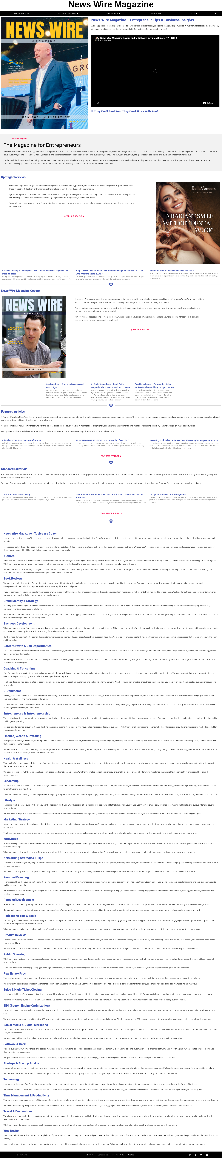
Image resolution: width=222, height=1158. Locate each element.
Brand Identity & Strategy (20, 601)
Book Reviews (12, 578)
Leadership (11, 781)
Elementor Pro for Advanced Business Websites (172, 270)
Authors (8, 556)
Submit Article (118, 1155)
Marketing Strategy (16, 819)
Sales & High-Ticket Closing (22, 989)
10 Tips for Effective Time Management (168, 494)
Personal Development (18, 899)
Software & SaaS (14, 1044)
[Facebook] (189, 1154)
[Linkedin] (207, 1154)
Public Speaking (14, 954)
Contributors (103, 1155)
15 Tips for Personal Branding (16, 494)
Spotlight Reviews (67, 14)
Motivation (10, 838)
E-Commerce (12, 691)
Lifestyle (9, 800)
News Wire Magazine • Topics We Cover (30, 533)
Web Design (11, 1130)
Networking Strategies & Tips (23, 858)
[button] (216, 14)
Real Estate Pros (14, 973)
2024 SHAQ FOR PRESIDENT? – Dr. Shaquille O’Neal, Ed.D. (103, 440)
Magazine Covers (22, 14)
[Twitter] (201, 1154)
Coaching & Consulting (19, 668)
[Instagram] (195, 1154)
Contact (131, 1155)
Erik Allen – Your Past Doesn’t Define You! (21, 440)
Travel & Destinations (17, 1111)
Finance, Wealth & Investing (22, 736)
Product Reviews (14, 935)
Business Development (18, 623)
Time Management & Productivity (26, 1095)
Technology (11, 1079)
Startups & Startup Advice (21, 1063)
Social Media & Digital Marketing (25, 1025)
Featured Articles (115, 14)
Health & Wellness (15, 758)
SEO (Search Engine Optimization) (26, 1005)
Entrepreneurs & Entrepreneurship (26, 713)
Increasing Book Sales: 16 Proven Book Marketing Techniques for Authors (184, 440)
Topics (192, 14)
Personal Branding (16, 877)
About (88, 1155)
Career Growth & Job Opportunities (27, 646)
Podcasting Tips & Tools (19, 916)
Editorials (156, 14)
